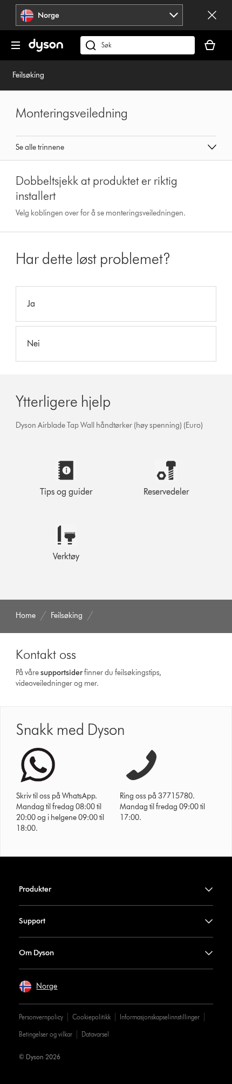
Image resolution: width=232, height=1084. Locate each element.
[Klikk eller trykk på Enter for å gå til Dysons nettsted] (46, 49)
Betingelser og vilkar (45, 1034)
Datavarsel (95, 1034)
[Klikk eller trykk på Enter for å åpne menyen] (16, 45)
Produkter (35, 889)
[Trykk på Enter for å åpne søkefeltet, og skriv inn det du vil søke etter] (137, 45)
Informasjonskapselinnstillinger (160, 1017)
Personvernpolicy (41, 1017)
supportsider (61, 672)
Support (32, 921)
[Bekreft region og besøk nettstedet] (212, 15)
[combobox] (99, 15)
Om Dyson (36, 952)
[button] (116, 148)
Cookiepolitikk (91, 1017)
